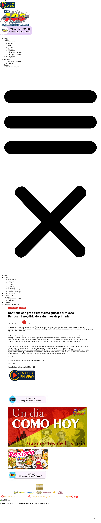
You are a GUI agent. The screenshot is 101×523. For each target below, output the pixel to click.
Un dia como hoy (9, 56)
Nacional (11, 43)
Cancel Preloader (5, 1)
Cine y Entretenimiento (15, 52)
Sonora (10, 45)
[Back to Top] (94, 518)
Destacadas (13, 307)
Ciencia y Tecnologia (14, 54)
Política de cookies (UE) (11, 67)
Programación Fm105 (14, 61)
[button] (50, 171)
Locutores (11, 63)
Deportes (11, 49)
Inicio (5, 38)
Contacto (7, 65)
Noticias (6, 40)
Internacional (12, 42)
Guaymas (11, 47)
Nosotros (7, 59)
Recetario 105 (8, 58)
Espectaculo (11, 51)
